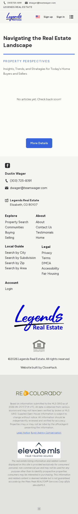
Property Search (16, 222)
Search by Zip (15, 263)
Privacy (47, 253)
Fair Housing (50, 274)
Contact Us (44, 227)
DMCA (46, 263)
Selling (9, 238)
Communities (14, 227)
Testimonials (44, 232)
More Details (39, 143)
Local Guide (14, 246)
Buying (10, 232)
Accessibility (50, 268)
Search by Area (16, 268)
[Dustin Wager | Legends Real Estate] (39, 318)
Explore (11, 216)
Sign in (61, 16)
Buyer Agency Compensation (46, 432)
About (41, 216)
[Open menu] (71, 17)
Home (40, 238)
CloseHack (49, 367)
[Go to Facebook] (7, 165)
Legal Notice (23, 432)
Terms (46, 258)
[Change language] (38, 17)
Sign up (48, 16)
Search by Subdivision (20, 258)
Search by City (15, 253)
